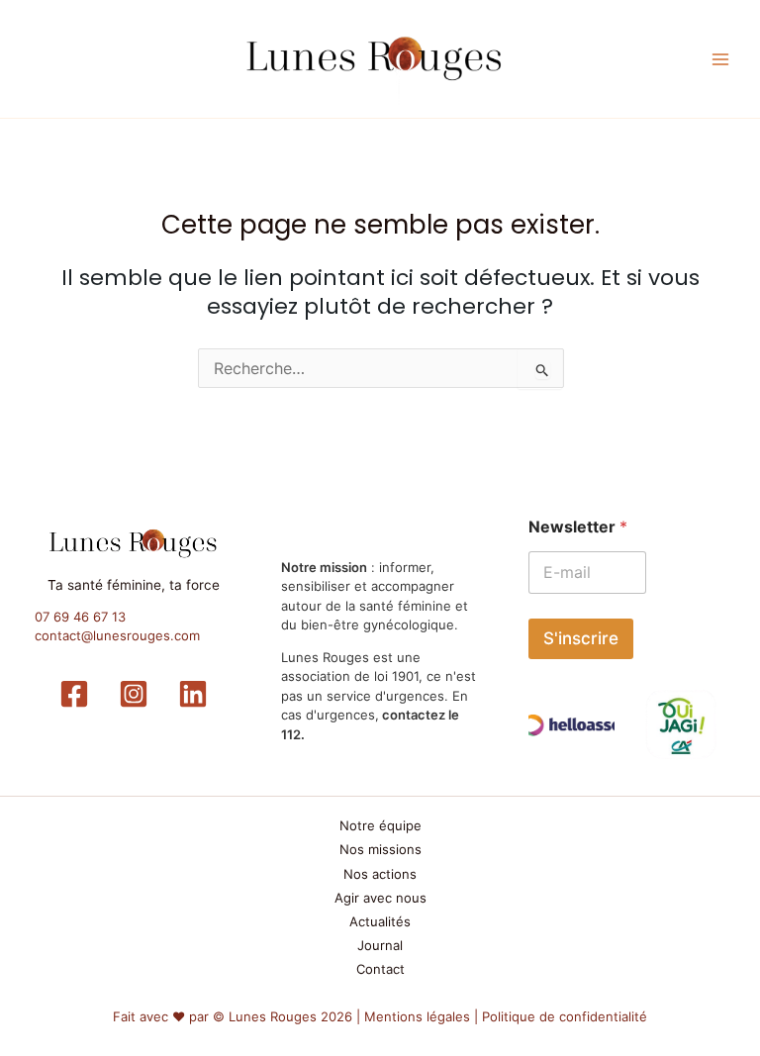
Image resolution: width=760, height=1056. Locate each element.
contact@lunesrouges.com (117, 635)
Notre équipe (380, 825)
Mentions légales (417, 1016)
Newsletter (577, 527)
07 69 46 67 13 (80, 616)
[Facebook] (74, 694)
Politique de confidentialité (564, 1016)
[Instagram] (133, 694)
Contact (380, 969)
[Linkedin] (193, 694)
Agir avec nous (380, 898)
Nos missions (380, 849)
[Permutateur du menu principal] (721, 59)
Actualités (380, 921)
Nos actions (380, 874)
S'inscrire (580, 638)
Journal (380, 945)
